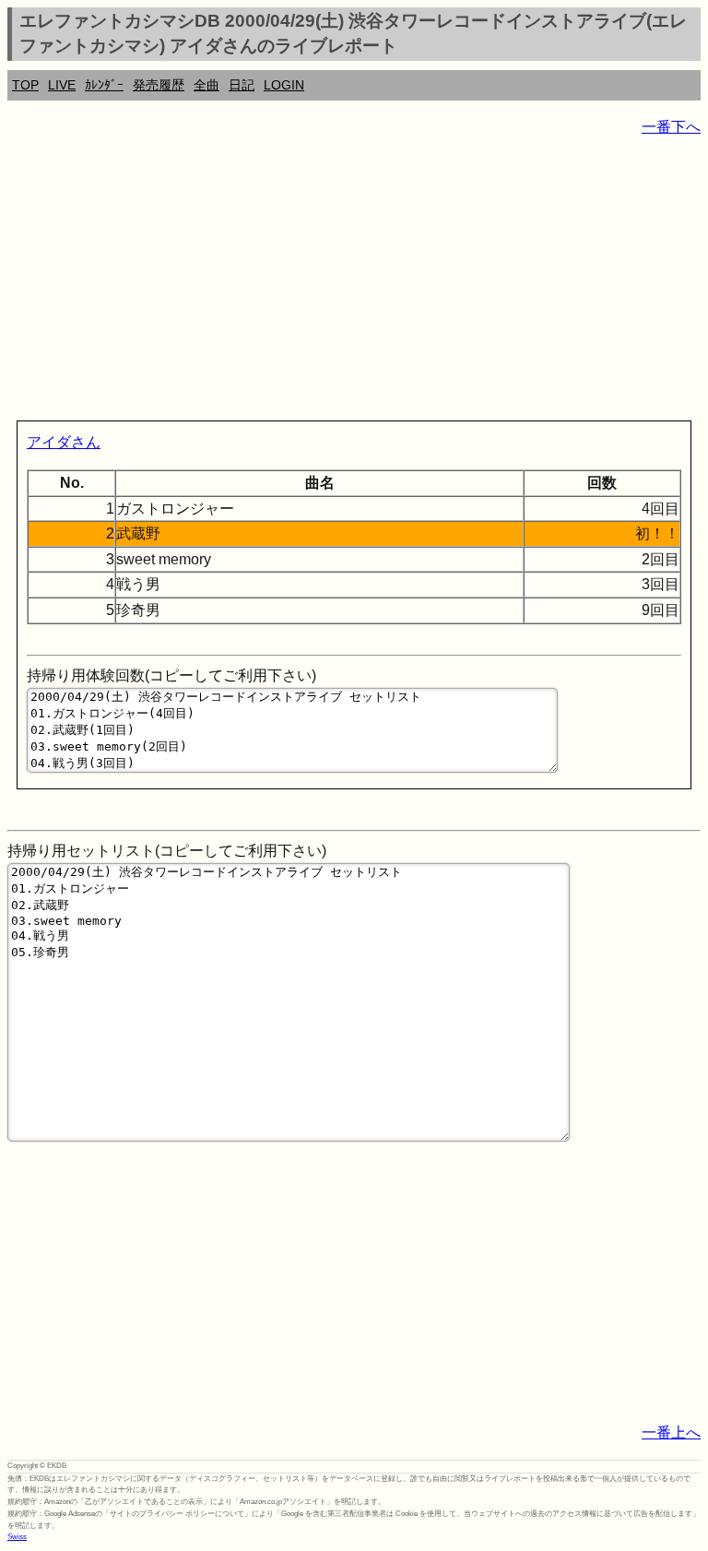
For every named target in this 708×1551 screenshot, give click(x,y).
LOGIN (284, 84)
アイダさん (63, 442)
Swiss (17, 1537)
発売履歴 (158, 84)
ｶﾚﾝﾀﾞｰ (104, 84)
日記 (241, 84)
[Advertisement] (354, 282)
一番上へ (671, 1432)
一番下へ (671, 127)
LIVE (62, 84)
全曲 (206, 84)
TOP (25, 84)
